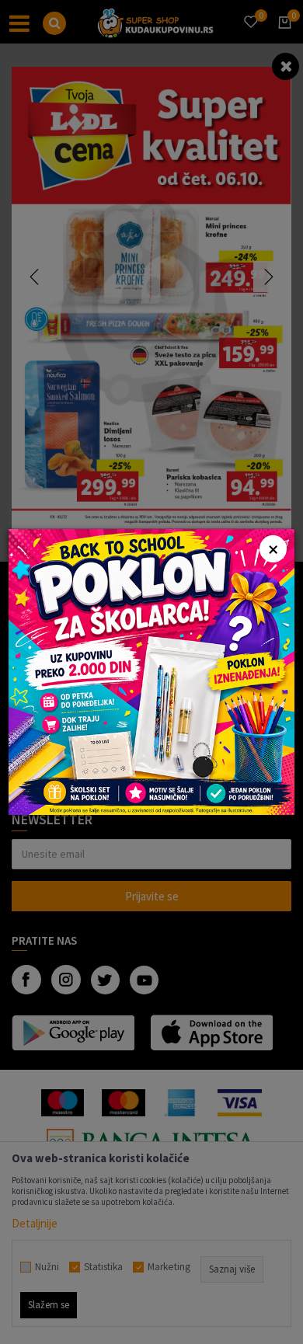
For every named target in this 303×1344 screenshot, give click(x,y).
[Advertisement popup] (151, 670)
